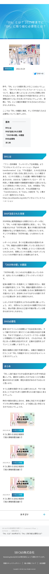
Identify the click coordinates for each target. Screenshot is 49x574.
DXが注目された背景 (13, 131)
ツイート (40, 73)
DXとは (8, 127)
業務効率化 (15, 531)
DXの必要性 (10, 138)
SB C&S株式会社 (24, 552)
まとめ (8, 142)
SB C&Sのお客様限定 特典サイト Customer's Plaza (19, 528)
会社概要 (42, 563)
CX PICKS (5, 531)
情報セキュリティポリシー (12, 563)
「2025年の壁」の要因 (14, 135)
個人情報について (30, 563)
